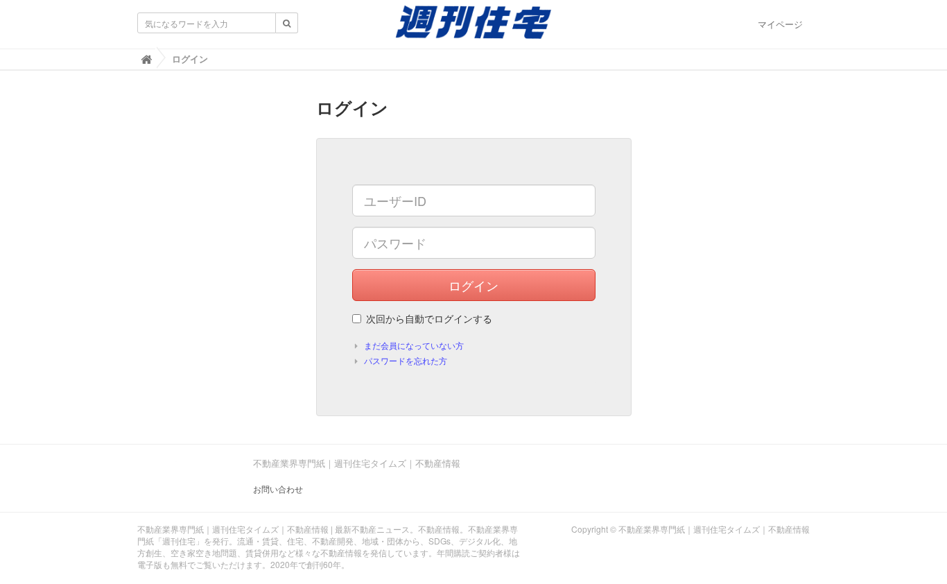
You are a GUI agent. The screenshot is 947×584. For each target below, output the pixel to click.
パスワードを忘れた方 (405, 360)
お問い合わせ (278, 489)
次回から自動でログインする (429, 318)
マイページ (780, 24)
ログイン (473, 285)
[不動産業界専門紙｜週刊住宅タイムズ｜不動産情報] (473, 26)
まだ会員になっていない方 (414, 345)
